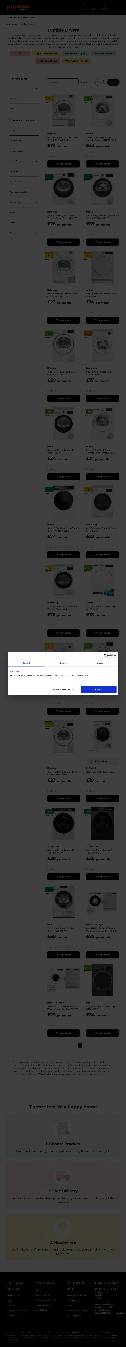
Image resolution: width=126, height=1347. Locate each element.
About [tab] (100, 663)
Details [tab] (63, 663)
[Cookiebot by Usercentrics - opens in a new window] (106, 656)
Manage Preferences (61, 689)
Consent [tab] (26, 663)
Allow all (98, 689)
